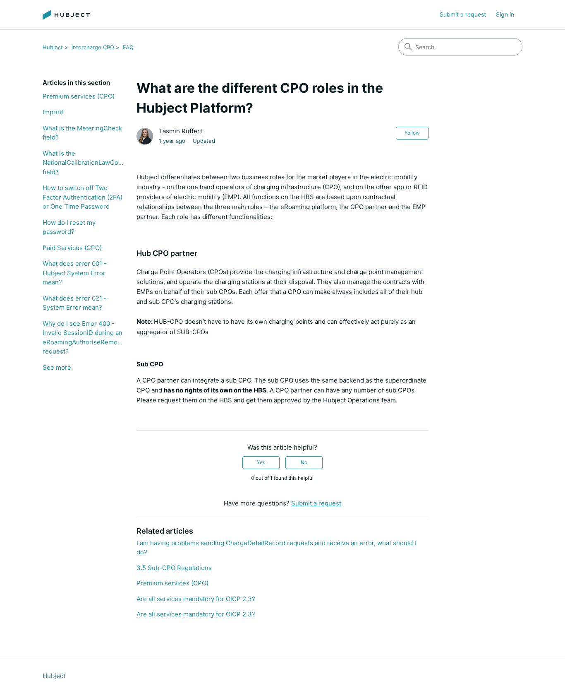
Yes (261, 462)
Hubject (53, 47)
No (304, 462)
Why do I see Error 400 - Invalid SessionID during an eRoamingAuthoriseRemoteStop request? (83, 338)
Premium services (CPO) (79, 96)
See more (57, 367)
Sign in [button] (505, 14)
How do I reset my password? (69, 227)
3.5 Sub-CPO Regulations (174, 568)
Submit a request (463, 14)
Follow (412, 133)
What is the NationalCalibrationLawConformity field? (83, 162)
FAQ (128, 47)
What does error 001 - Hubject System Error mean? (75, 273)
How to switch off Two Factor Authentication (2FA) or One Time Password (82, 197)
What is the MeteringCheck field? (82, 133)
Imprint (53, 112)
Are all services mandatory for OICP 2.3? (195, 599)
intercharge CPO (93, 47)
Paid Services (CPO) (72, 248)
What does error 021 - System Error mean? (75, 303)
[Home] (66, 15)
